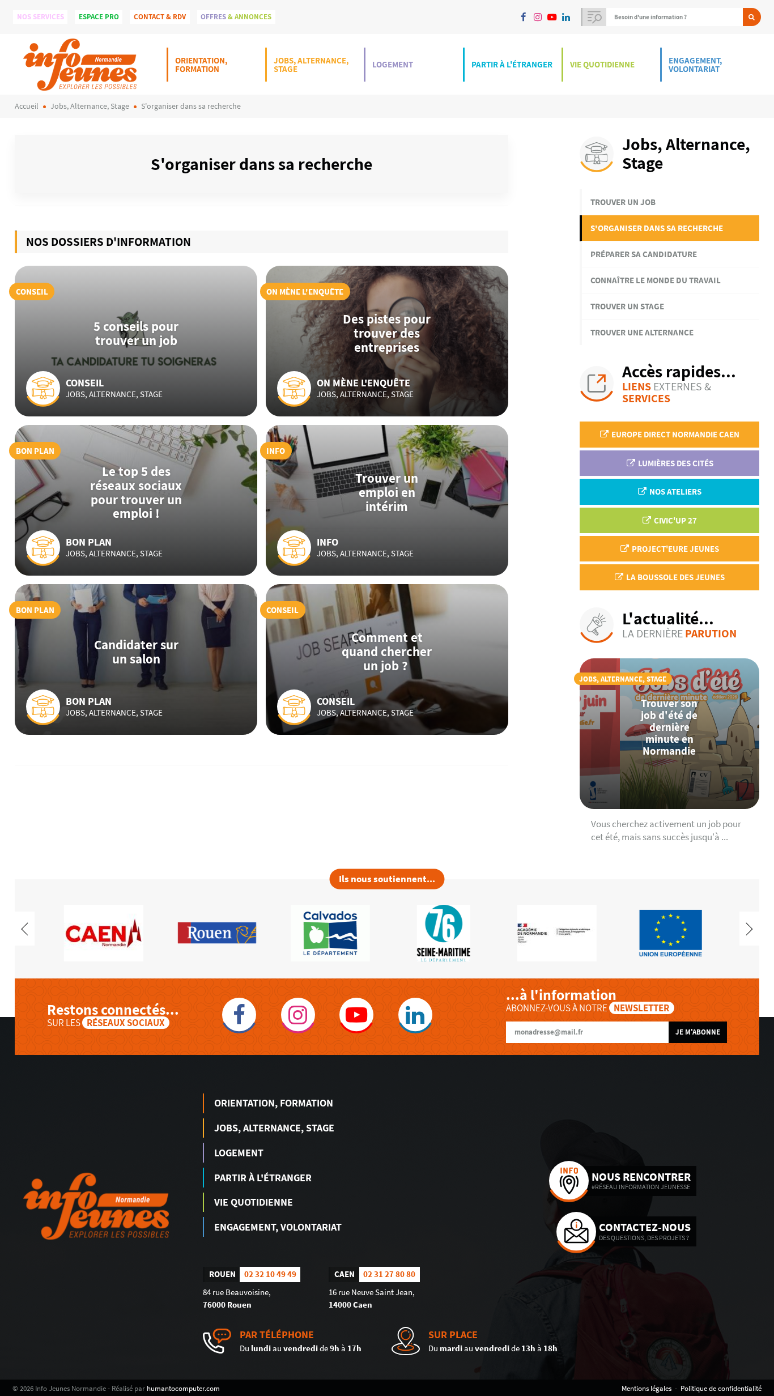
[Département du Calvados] (330, 931)
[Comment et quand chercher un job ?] (387, 659)
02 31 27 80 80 (389, 1274)
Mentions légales (646, 1388)
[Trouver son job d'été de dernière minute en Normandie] (669, 733)
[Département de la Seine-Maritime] (443, 931)
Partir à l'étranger (511, 64)
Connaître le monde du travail (655, 280)
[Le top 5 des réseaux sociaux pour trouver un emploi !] (136, 500)
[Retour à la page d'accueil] (80, 64)
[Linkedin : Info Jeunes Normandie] (566, 17)
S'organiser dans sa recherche (656, 228)
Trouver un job (623, 202)
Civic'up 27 (674, 520)
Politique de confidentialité (721, 1388)
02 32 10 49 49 (270, 1274)
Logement (392, 64)
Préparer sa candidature (643, 254)
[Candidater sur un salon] (136, 659)
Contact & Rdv (160, 17)
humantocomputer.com (183, 1388)
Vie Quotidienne (602, 64)
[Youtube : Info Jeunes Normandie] (552, 17)
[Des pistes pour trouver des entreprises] (387, 341)
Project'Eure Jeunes (674, 548)
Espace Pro (99, 17)
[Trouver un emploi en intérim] (387, 500)
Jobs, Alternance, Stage (311, 64)
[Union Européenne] (670, 931)
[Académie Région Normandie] (557, 931)
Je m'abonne (697, 1032)
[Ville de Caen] (103, 931)
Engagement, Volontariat (695, 64)
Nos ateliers (674, 491)
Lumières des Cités (674, 463)
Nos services (40, 17)
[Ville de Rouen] (217, 931)
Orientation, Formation (201, 64)
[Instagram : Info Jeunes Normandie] (537, 17)
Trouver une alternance (642, 332)
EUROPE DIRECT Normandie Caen (674, 434)
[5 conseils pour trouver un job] (136, 341)
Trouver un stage (627, 306)
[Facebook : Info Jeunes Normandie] (523, 17)
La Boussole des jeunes (674, 577)
